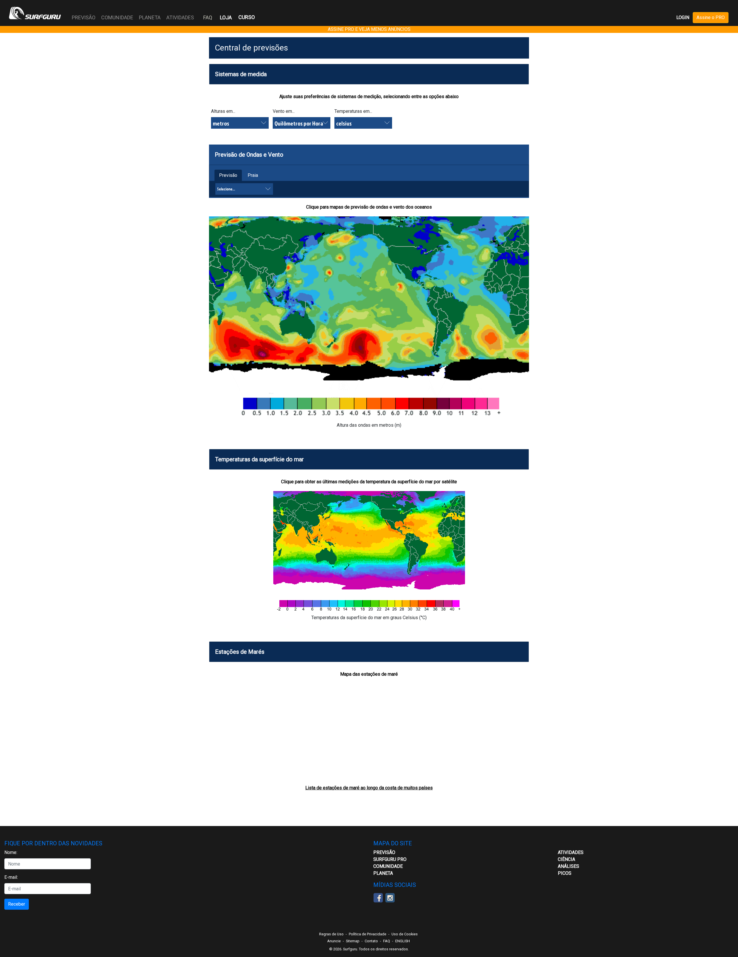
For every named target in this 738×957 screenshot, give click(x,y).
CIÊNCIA (566, 859)
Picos (564, 873)
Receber (16, 904)
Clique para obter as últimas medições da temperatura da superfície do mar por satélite (369, 481)
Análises (568, 866)
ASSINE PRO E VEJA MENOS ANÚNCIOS (369, 29)
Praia (253, 175)
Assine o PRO (710, 17)
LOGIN (682, 17)
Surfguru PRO (389, 859)
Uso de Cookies (404, 934)
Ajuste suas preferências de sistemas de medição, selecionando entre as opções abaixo (369, 96)
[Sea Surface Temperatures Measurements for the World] (369, 552)
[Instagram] (390, 897)
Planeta (383, 873)
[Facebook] (378, 897)
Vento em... (284, 111)
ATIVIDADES (570, 852)
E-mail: (11, 877)
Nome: (10, 852)
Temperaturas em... (353, 111)
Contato (371, 941)
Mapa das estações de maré (369, 674)
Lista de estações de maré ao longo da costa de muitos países (369, 788)
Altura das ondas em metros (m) (369, 425)
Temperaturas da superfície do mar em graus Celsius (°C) (369, 617)
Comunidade (388, 866)
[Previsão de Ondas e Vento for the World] (369, 318)
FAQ (207, 17)
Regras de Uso (331, 934)
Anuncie (334, 941)
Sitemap (352, 941)
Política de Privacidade (367, 934)
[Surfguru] (35, 13)
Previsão (228, 175)
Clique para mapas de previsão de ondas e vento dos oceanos (369, 207)
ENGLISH (402, 941)
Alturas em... (223, 111)
